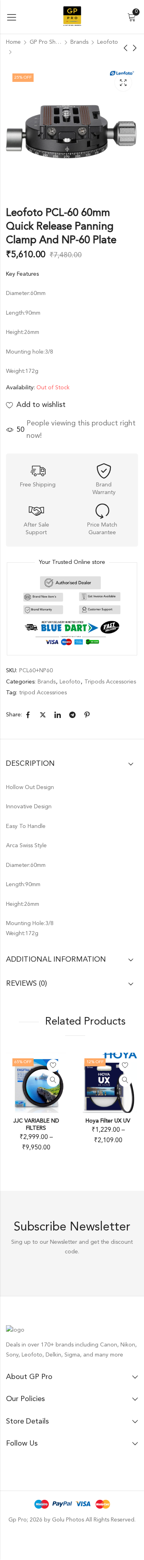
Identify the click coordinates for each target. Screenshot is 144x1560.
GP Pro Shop (46, 42)
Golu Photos (68, 1520)
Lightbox (123, 82)
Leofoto (107, 42)
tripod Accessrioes (43, 693)
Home (13, 42)
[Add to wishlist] (53, 1065)
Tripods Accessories (110, 682)
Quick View (53, 1080)
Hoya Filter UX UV (108, 1121)
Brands (79, 42)
